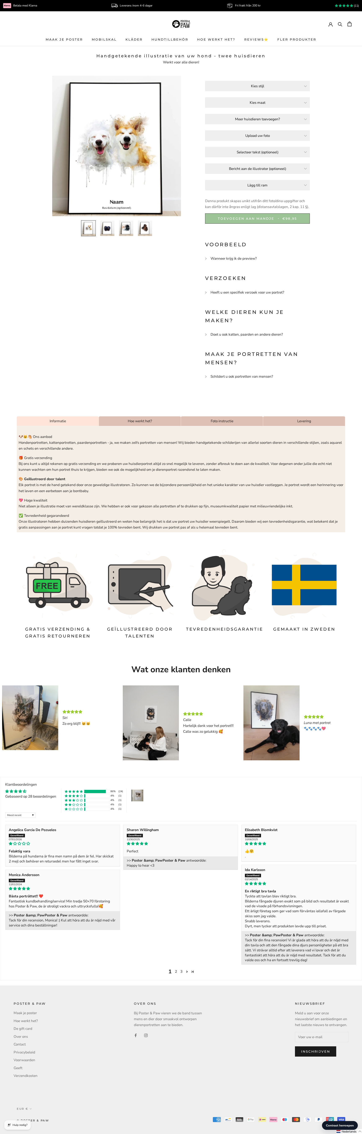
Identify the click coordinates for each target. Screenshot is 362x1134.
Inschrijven (315, 1051)
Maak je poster (64, 39)
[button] (74, 791)
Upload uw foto (257, 135)
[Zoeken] (340, 24)
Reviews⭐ (256, 39)
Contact (20, 1044)
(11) (356, 6)
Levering (304, 421)
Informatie (58, 421)
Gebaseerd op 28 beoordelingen (30, 796)
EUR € (22, 1108)
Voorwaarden (24, 1060)
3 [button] (181, 971)
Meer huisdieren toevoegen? (257, 119)
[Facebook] (135, 1035)
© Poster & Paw (33, 1120)
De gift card (23, 1028)
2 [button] (176, 971)
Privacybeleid (24, 1052)
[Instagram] (146, 1035)
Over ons (21, 1036)
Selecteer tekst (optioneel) (257, 152)
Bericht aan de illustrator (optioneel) (257, 168)
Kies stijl (257, 86)
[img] (62, 843)
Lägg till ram (257, 185)
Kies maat (257, 102)
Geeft (18, 1068)
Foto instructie (222, 421)
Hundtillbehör (169, 39)
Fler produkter (296, 39)
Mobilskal (104, 39)
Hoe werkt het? (216, 39)
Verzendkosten (25, 1075)
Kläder (134, 39)
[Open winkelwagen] (350, 24)
